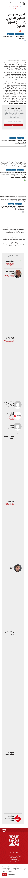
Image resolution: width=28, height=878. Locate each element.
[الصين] (20, 31)
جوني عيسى (9, 261)
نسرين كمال (6, 36)
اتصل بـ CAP (14, 859)
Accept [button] (4, 874)
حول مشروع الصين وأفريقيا (14, 856)
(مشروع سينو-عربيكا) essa (9, 818)
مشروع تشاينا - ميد (9, 437)
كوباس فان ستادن (10, 272)
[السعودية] (23, 31)
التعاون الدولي (20, 34)
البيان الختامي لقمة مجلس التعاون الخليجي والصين (13, 141)
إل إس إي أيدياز (10, 413)
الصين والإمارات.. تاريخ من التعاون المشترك (14, 239)
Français (12, 3)
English (22, 3)
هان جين (11, 501)
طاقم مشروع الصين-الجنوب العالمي (9, 403)
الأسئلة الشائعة (14, 857)
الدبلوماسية (10, 34)
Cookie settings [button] (11, 874)
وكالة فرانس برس (9, 633)
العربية (3, 3)
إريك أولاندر (10, 337)
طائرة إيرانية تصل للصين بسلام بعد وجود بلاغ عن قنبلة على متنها (14, 245)
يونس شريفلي (11, 426)
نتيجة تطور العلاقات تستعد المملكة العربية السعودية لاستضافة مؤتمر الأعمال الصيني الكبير (13, 175)
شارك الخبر (21, 38)
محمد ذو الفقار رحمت (9, 753)
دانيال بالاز (10, 567)
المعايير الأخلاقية (14, 861)
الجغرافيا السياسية (11, 170)
